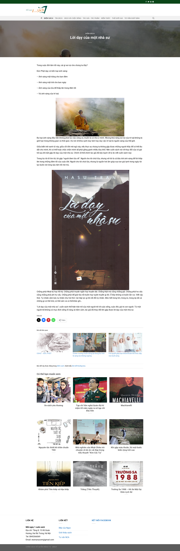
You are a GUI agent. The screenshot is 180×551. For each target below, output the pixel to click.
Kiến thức (105, 18)
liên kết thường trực (78, 366)
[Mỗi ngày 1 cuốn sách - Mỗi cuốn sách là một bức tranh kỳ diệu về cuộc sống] (36, 10)
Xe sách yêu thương (53, 405)
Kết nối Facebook (101, 520)
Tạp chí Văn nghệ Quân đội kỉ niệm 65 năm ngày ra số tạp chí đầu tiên (90, 408)
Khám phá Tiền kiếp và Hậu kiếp (53, 489)
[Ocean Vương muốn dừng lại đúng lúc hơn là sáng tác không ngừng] (89, 342)
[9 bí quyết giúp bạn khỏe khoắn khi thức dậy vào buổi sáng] (125, 342)
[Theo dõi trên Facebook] (146, 2)
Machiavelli (126, 405)
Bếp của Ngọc (65, 528)
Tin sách (59, 18)
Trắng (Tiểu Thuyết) (89, 489)
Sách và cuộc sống (72, 18)
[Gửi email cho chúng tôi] (150, 2)
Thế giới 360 (117, 18)
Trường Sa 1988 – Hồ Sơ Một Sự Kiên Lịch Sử (126, 490)
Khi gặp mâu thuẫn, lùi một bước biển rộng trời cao (126, 448)
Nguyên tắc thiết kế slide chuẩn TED (54, 448)
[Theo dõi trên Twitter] (148, 2)
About (54, 547)
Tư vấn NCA (64, 537)
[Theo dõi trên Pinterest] (153, 2)
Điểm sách (48, 18)
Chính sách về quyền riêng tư (38, 547)
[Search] (153, 18)
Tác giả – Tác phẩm (91, 18)
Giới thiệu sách (65, 532)
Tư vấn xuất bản (132, 18)
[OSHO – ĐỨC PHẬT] (53, 342)
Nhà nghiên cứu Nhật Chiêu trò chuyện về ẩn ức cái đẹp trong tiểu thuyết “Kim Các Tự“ (90, 450)
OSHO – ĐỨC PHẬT (44, 353)
